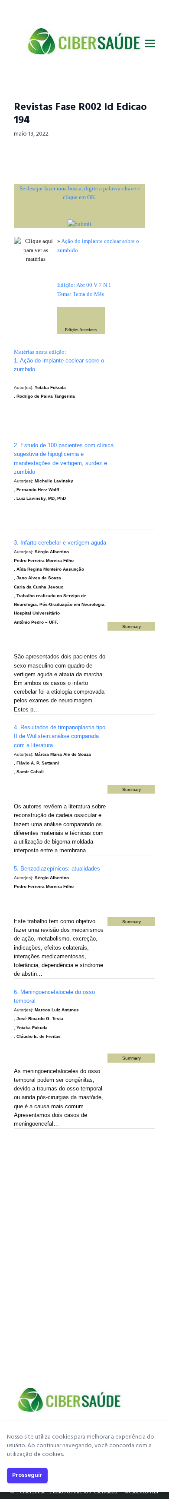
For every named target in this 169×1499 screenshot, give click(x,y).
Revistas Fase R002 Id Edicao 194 (80, 114)
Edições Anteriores (81, 329)
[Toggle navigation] (150, 43)
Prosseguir (27, 1475)
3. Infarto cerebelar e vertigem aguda (60, 542)
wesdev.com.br (142, 1492)
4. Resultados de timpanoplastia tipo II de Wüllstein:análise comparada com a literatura (59, 736)
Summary (131, 626)
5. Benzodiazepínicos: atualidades (57, 868)
